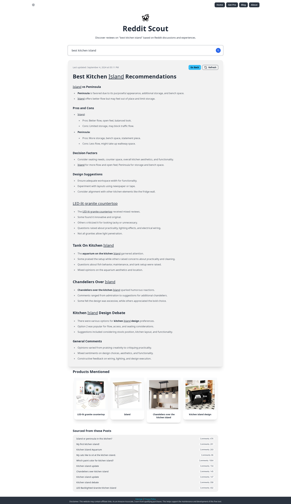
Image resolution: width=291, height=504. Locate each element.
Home (220, 4)
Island (116, 76)
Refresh (212, 67)
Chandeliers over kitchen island (144, 471)
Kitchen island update (144, 466)
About (254, 4)
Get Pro (232, 4)
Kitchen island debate (144, 482)
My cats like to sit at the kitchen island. (144, 455)
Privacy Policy (150, 499)
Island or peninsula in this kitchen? (144, 438)
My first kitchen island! (144, 444)
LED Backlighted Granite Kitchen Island (144, 487)
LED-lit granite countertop (95, 203)
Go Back (195, 67)
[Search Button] (218, 50)
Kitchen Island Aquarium (144, 449)
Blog (243, 4)
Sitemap (138, 499)
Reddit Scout (145, 28)
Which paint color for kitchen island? (144, 460)
